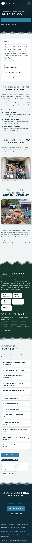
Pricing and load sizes (8, 473)
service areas (5, 319)
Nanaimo (6, 323)
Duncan (27, 326)
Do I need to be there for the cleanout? (14, 370)
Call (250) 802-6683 (9, 455)
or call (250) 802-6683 (16, 513)
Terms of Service (14, 531)
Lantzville (18, 326)
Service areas (24, 524)
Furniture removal (21, 469)
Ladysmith (14, 323)
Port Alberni (7, 330)
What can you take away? (10, 398)
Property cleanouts (8, 465)
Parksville (23, 323)
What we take (11, 524)
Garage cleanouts (7, 469)
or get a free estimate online (9, 459)
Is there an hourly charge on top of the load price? (14, 438)
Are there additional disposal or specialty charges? (15, 431)
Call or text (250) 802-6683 (9, 24)
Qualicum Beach (8, 326)
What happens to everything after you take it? (14, 423)
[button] (16, 168)
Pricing (18, 524)
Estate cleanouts (22, 465)
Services (3, 524)
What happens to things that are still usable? (13, 391)
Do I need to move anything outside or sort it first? (14, 415)
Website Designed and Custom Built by (14, 540)
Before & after (5, 527)
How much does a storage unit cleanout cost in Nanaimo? (14, 363)
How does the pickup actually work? (13, 409)
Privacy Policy (4, 531)
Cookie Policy (22, 531)
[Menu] (29, 3)
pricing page (16, 289)
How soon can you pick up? (11, 403)
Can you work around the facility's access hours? (13, 376)
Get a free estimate (15, 20)
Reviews (13, 527)
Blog (17, 527)
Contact (23, 527)
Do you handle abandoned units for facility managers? (13, 384)
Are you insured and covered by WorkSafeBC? (12, 446)
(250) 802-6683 (5, 536)
